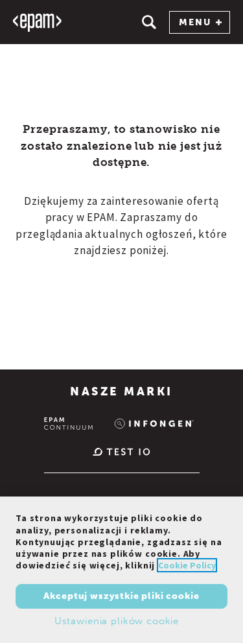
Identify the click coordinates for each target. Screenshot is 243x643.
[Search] (149, 22)
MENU (195, 22)
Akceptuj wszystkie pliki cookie (121, 596)
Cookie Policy (187, 565)
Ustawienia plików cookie (116, 621)
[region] (121, 570)
